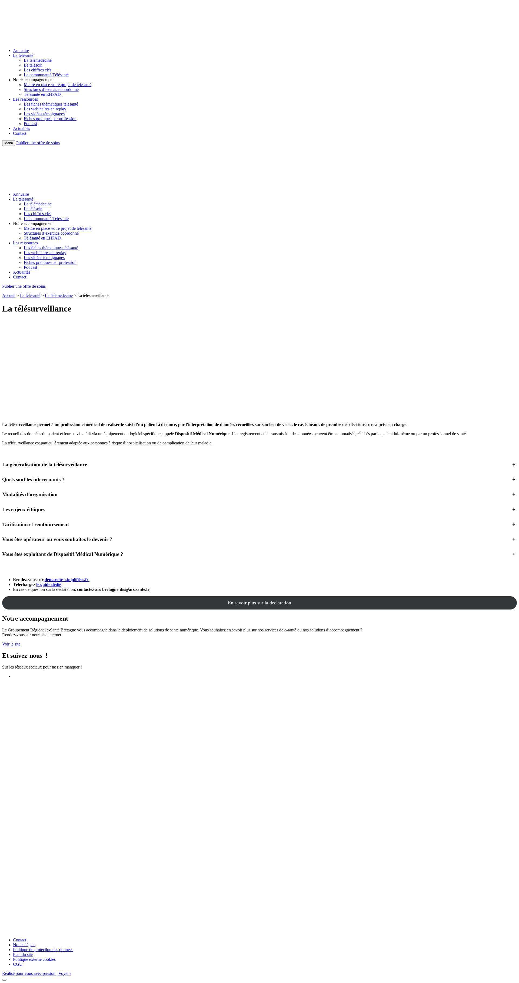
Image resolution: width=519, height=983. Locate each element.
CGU (17, 964)
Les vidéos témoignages (44, 114)
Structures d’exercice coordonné (51, 89)
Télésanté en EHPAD (42, 94)
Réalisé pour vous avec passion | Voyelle (36, 973)
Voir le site (11, 644)
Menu (8, 143)
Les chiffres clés (37, 70)
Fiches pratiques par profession (50, 118)
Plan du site (23, 954)
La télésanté (23, 55)
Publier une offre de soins (38, 142)
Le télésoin (33, 65)
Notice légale (24, 944)
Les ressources (25, 99)
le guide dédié (48, 584)
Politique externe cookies (34, 959)
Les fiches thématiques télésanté (51, 104)
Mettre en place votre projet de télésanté (57, 84)
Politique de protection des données (43, 949)
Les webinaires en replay (45, 109)
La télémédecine (38, 60)
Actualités (21, 128)
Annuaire (21, 50)
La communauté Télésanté (46, 75)
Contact (19, 133)
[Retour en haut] (4, 980)
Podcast (30, 123)
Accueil (8, 295)
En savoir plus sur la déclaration (259, 602)
